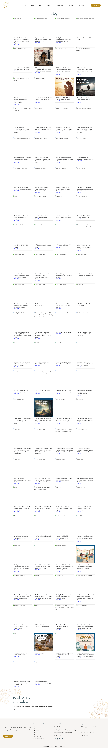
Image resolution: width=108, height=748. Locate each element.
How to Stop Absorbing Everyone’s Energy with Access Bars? (22, 480)
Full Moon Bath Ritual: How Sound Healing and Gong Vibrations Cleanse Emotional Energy (43, 334)
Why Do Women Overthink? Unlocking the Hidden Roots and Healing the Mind (42, 566)
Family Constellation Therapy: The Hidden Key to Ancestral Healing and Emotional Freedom (85, 567)
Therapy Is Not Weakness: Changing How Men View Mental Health (84, 508)
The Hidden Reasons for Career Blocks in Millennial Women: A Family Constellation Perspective (43, 451)
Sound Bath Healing (40, 653)
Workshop (60, 5)
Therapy (49, 5)
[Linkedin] (60, 739)
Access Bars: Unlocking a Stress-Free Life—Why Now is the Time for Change (85, 363)
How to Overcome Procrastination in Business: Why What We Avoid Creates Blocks (21, 130)
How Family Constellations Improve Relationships (84, 216)
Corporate (71, 5)
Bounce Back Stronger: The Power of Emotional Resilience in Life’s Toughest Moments (85, 626)
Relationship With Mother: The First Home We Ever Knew (64, 98)
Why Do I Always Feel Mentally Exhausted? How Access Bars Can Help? (85, 480)
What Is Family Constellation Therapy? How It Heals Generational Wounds (63, 536)
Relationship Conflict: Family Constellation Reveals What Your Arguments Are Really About (63, 70)
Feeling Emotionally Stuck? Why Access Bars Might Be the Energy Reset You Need (22, 536)
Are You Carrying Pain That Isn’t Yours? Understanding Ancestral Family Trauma (22, 217)
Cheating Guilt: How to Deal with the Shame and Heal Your (64, 391)
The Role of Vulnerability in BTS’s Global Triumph (21, 653)
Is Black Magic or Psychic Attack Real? (83, 304)
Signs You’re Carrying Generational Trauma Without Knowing (43, 245)
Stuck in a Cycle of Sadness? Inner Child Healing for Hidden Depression (64, 508)
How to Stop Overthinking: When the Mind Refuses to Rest (22, 188)
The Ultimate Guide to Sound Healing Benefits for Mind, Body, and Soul (85, 420)
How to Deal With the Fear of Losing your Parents (42, 391)
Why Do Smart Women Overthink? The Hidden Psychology (62, 626)
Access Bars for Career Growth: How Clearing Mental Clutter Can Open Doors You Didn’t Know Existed (22, 451)
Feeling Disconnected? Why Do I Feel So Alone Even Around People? (43, 99)
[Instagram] (55, 739)
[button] (41, 5)
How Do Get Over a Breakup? (63, 332)
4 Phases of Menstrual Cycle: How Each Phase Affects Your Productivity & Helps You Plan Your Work (85, 130)
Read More (16, 44)
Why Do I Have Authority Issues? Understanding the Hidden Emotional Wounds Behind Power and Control (84, 246)
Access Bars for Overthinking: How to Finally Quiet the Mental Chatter (43, 536)
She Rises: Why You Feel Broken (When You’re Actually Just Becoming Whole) (22, 363)
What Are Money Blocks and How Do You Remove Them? (63, 362)
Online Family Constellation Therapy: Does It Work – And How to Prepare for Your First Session (84, 70)
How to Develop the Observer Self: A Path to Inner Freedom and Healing (43, 420)
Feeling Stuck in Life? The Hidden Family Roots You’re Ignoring (63, 217)
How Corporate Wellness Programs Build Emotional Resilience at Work (42, 189)
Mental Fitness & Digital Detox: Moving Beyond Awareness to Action (43, 129)
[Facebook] (57, 739)
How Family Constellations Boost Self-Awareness (42, 216)
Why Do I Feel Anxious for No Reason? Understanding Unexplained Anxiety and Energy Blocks (21, 100)
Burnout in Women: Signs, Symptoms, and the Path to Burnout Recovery (63, 189)
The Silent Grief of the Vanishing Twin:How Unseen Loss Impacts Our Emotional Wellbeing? (64, 450)
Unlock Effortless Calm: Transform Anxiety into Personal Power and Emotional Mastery (85, 654)
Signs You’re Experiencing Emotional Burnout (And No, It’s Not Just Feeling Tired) (85, 450)
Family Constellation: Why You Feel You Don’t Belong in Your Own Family (64, 305)
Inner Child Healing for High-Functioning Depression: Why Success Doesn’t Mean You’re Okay (84, 537)
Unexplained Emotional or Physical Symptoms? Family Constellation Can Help (21, 275)
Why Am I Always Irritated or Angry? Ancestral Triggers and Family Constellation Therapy (43, 480)
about (33, 5)
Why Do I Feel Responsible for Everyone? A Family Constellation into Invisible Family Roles (43, 276)
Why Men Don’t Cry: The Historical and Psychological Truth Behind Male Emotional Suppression (21, 40)
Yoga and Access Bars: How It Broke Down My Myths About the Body (43, 508)
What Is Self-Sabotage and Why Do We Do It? (42, 362)
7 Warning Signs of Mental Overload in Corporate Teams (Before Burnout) (85, 189)
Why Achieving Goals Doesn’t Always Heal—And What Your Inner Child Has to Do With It (22, 508)
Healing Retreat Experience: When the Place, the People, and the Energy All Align (63, 39)
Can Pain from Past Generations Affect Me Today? (43, 304)
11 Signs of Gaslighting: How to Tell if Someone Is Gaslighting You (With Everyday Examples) (43, 69)
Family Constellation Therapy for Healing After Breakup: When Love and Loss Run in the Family (22, 334)
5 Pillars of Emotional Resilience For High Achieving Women (43, 625)
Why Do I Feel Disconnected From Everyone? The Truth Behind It (84, 99)
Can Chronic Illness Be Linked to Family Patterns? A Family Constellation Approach (22, 305)
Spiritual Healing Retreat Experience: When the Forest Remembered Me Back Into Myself (42, 160)
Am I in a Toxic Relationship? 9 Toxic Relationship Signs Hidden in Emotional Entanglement (64, 159)
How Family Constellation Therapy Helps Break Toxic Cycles (21, 245)
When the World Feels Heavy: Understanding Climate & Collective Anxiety (84, 392)
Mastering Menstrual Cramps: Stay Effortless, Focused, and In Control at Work (22, 683)
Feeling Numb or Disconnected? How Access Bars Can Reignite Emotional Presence (21, 567)
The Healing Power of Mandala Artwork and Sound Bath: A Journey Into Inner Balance (64, 420)
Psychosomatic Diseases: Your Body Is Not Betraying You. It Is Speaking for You (43, 39)
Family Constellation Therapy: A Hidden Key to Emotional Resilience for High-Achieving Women (85, 597)
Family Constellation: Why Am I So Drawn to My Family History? (85, 274)
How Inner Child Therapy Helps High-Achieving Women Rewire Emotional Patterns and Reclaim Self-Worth (64, 567)
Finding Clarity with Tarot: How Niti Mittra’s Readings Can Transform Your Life (64, 596)
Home (25, 5)
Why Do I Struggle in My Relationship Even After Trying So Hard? (64, 275)
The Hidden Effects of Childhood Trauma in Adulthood (85, 158)
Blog (40, 5)
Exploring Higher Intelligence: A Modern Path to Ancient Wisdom (64, 654)
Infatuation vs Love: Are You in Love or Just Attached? (64, 244)
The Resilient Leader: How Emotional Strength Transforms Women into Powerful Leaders (43, 596)
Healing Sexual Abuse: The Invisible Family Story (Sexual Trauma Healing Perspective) (64, 129)
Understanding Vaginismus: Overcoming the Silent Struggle (43, 682)
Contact (81, 5)
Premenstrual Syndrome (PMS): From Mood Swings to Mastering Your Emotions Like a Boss (22, 421)
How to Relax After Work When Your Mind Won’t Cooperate (22, 68)
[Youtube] (62, 739)
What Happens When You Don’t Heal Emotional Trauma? (64, 479)
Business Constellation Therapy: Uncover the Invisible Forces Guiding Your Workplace (22, 596)
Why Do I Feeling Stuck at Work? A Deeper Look (21, 391)
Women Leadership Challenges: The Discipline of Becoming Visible (22, 159)
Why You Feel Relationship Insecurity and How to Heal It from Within (84, 333)
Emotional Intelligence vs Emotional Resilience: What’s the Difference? (21, 626)
